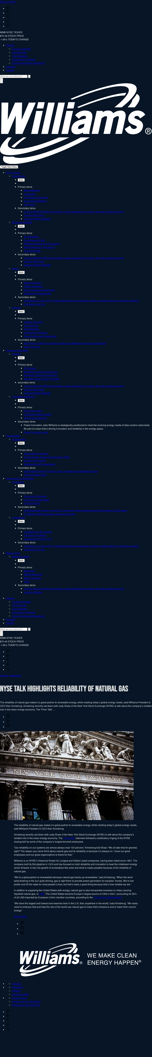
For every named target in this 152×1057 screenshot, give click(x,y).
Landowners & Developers (38, 531)
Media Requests (32, 578)
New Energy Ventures (35, 418)
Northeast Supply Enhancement (40, 375)
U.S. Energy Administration (107, 897)
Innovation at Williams (23, 396)
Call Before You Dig (34, 304)
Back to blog (20, 916)
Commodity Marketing (35, 201)
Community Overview (35, 496)
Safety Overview (32, 283)
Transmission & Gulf (34, 240)
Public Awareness (33, 286)
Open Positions (32, 347)
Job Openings (19, 52)
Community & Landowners (20, 478)
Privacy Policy (19, 998)
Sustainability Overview (36, 453)
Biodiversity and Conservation (39, 464)
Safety (15, 268)
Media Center (13, 553)
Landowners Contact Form (38, 539)
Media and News (21, 556)
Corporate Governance (36, 197)
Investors (10, 66)
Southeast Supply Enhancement (41, 371)
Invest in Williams (74, 211)
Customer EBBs (32, 251)
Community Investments (36, 499)
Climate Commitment (35, 460)
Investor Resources (34, 215)
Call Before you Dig (81, 300)
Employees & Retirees (23, 59)
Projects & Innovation (17, 350)
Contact (10, 70)
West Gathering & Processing (39, 247)
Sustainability (13, 435)
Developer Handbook (35, 535)
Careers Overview (21, 49)
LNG (41, 893)
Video (27, 581)
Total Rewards (19, 56)
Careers (10, 45)
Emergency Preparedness (37, 293)
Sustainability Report (61, 471)
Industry (4, 675)
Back (21, 180)
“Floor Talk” (69, 838)
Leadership (30, 194)
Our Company (13, 172)
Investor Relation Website (37, 218)
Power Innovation (33, 411)
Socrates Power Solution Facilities (42, 379)
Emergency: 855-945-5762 (26, 1005)
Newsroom (29, 571)
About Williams (32, 190)
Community (18, 482)
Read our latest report (35, 475)
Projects (16, 354)
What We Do (18, 176)
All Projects (30, 368)
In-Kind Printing (32, 503)
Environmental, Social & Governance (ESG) (47, 457)
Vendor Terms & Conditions (26, 1001)
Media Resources (33, 574)
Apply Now (65, 343)
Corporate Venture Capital (37, 414)
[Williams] (76, 163)
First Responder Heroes (75, 510)
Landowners (18, 517)
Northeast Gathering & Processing (42, 243)
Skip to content (8, 1)
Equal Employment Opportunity (28, 63)
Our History (30, 204)
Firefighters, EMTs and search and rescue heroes (49, 514)
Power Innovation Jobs (36, 432)
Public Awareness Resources (39, 290)
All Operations (31, 236)
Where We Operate (22, 222)
